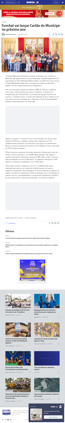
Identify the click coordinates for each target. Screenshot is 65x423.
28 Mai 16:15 (19, 372)
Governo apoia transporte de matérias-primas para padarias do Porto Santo (28, 254)
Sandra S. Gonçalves (10, 401)
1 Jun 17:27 (48, 399)
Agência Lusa (37, 317)
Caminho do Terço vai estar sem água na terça (46, 339)
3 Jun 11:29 (18, 315)
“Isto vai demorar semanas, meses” (44, 368)
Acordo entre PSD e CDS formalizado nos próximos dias (16, 368)
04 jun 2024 (22, 34)
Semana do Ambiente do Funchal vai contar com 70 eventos (17, 311)
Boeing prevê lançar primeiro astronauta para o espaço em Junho (45, 312)
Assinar (56, 2)
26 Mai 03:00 (45, 317)
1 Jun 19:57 (19, 401)
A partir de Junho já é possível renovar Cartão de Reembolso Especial (16, 340)
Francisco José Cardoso (39, 344)
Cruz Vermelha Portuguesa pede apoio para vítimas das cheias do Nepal (27, 238)
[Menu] (2, 2)
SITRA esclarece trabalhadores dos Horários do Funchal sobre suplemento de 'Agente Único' (31, 246)
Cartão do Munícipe (30, 218)
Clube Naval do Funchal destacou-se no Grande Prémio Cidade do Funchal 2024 (17, 396)
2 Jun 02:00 (36, 372)
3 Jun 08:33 (49, 344)
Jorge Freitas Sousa (10, 372)
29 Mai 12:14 (19, 346)
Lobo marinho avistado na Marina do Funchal (46, 395)
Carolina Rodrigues (10, 346)
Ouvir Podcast (53, 417)
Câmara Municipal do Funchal (14, 218)
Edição (11, 2)
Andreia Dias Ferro (9, 315)
